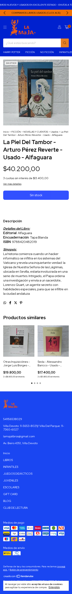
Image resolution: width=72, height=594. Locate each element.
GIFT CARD (10, 494)
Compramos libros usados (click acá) (36, 12)
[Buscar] (65, 43)
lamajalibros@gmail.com (19, 436)
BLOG (7, 501)
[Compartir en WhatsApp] (5, 303)
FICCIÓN (30, 52)
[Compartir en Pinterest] (21, 303)
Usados (54, 131)
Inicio (6, 131)
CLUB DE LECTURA (15, 508)
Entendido (54, 587)
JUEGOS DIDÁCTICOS (17, 473)
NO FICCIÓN (47, 52)
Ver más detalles (12, 184)
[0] (67, 27)
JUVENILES (10, 480)
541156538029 (12, 419)
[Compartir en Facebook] (10, 303)
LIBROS (8, 460)
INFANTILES (10, 467)
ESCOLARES (11, 487)
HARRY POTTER (11, 52)
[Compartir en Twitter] (16, 303)
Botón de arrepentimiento (24, 569)
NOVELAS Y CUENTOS (35, 131)
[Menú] (5, 27)
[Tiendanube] (18, 577)
